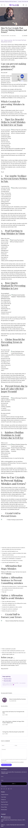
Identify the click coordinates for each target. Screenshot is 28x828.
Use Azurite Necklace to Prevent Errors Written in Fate (14, 178)
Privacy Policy (20, 759)
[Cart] (26, 5)
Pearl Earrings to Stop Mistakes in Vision (13, 232)
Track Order (3, 797)
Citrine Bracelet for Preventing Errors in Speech (13, 342)
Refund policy (4, 809)
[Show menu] (2, 5)
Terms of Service (4, 804)
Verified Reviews (4, 794)
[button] (4, 5)
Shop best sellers (7, 680)
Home (2, 40)
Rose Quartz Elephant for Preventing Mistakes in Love (13, 285)
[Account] (23, 5)
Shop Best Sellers (7, 678)
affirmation (8, 573)
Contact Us (3, 799)
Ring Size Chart (4, 802)
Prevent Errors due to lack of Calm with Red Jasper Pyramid (14, 388)
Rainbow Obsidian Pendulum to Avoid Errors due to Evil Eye (12, 435)
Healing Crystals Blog (8, 40)
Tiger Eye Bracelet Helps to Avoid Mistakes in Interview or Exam (13, 122)
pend (9, 461)
